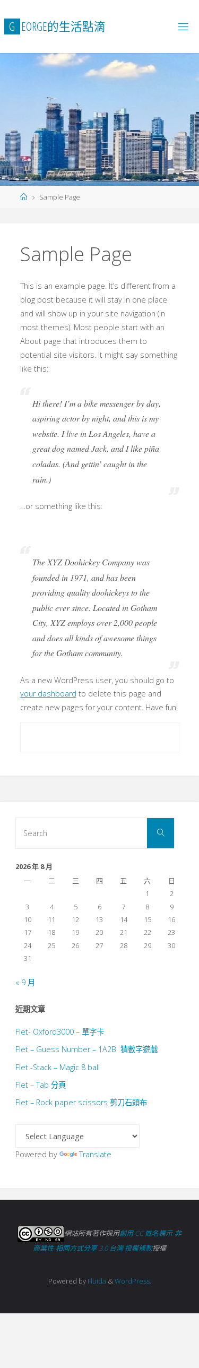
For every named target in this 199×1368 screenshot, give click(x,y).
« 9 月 (25, 982)
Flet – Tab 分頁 (40, 1085)
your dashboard (48, 694)
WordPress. (133, 1281)
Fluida (96, 1281)
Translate (95, 1154)
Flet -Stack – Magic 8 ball (57, 1067)
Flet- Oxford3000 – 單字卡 (59, 1032)
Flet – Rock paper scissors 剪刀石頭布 (81, 1102)
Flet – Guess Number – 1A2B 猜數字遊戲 (86, 1049)
